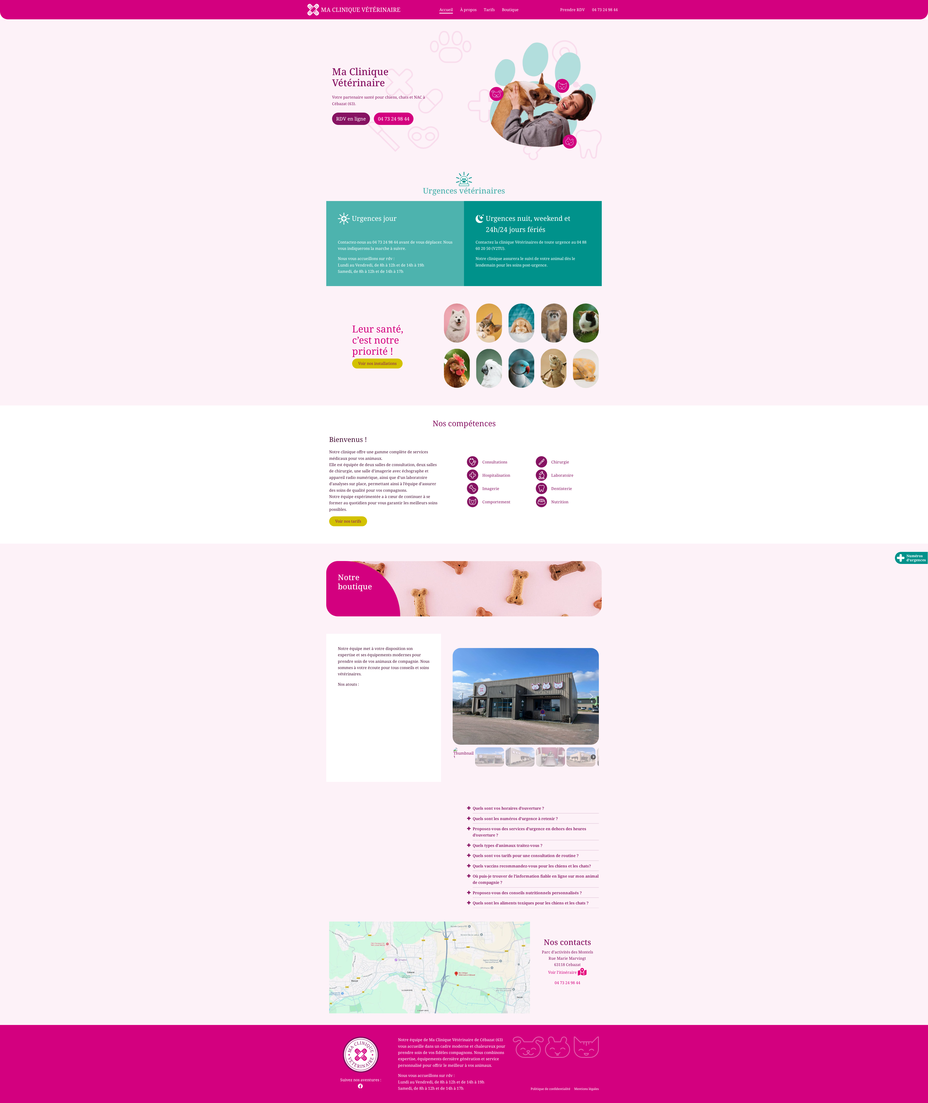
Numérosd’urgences (916, 558)
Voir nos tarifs (348, 521)
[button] (460, 696)
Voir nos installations (377, 363)
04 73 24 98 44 (393, 118)
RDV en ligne (351, 118)
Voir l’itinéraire (563, 972)
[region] (526, 707)
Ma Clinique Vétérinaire (360, 10)
